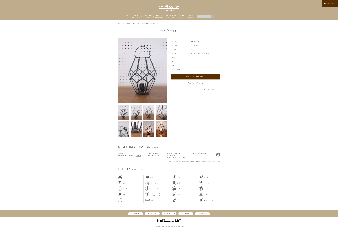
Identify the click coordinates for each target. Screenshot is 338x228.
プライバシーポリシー (169, 213)
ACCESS (190, 16)
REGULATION (148, 16)
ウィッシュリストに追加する (196, 76)
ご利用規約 (135, 213)
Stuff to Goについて (152, 213)
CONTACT (181, 16)
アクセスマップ (202, 213)
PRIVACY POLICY (171, 16)
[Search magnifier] (212, 16)
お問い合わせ (185, 213)
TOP (126, 16)
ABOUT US (159, 16)
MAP (138, 155)
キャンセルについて (210, 89)
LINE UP (136, 16)
